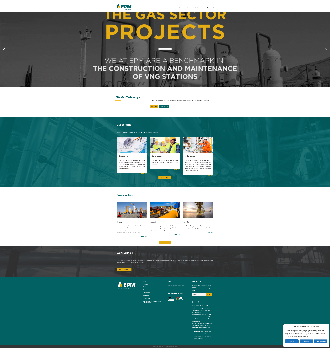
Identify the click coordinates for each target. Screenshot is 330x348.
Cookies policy (299, 345)
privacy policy (206, 328)
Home (144, 281)
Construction (157, 156)
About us (181, 8)
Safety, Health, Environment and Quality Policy (152, 302)
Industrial (153, 222)
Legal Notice (313, 345)
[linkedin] (212, 1)
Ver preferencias (321, 341)
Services (189, 8)
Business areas (199, 8)
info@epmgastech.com (177, 286)
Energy (119, 222)
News (208, 8)
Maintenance (190, 156)
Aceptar (292, 341)
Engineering (123, 156)
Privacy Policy (307, 345)
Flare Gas (186, 222)
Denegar (306, 341)
